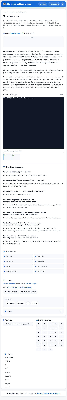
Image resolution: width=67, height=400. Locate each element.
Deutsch (8, 372)
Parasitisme (9, 261)
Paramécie (9, 256)
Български (9, 357)
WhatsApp (10, 303)
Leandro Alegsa (15, 33)
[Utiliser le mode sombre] (62, 4)
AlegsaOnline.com (9, 283)
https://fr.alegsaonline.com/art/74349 (19, 287)
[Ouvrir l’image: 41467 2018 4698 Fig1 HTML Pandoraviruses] (33, 123)
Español (8, 376)
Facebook (21, 303)
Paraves (8, 266)
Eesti (7, 380)
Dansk (7, 365)
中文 (6, 368)
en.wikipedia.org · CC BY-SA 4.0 (13, 151)
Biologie (12, 12)
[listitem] (7, 157)
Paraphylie (40, 256)
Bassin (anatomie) (11, 271)
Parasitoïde (40, 261)
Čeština (7, 361)
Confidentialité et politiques (51, 393)
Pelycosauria (41, 271)
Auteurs (39, 393)
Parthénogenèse (42, 266)
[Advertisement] (33, 42)
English (7, 383)
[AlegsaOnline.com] (17, 4)
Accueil (5, 12)
